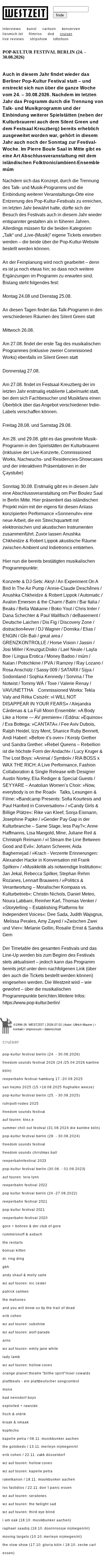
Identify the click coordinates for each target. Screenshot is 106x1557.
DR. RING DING (13, 1258)
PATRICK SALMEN (16, 1291)
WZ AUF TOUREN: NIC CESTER (24, 1283)
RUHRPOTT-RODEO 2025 (20, 1103)
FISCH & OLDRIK (14, 1414)
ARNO (7, 1340)
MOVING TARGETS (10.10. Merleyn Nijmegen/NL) (42, 1536)
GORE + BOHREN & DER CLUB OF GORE (32, 1226)
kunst (31, 29)
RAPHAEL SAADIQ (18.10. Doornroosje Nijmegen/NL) (46, 1528)
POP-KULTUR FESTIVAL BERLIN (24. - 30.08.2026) (41, 1054)
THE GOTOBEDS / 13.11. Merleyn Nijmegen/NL (40, 1446)
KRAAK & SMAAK (16, 1422)
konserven (71, 29)
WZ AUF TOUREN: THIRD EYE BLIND (29, 1512)
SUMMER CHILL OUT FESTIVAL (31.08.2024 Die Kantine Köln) (51, 1128)
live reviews (13, 39)
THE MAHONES (14, 1299)
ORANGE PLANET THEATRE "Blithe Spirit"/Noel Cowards (46, 1373)
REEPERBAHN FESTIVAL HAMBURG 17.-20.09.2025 (43, 1079)
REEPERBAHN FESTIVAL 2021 (25, 1201)
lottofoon (61, 39)
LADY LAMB (11, 1357)
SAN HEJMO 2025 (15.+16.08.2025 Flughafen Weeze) (48, 1087)
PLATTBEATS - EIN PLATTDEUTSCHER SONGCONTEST (41, 1381)
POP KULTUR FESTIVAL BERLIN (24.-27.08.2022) (40, 1193)
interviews (12, 29)
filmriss (35, 34)
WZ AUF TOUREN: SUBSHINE (24, 1324)
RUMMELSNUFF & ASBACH (22, 1234)
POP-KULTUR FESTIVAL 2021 (24, 1209)
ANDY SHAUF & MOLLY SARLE (25, 1275)
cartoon (49, 29)
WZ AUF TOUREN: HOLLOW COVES (27, 1365)
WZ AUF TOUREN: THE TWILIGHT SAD (29, 1504)
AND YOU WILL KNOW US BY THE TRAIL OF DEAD (39, 1308)
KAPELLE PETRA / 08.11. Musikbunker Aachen (41, 1438)
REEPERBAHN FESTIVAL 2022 (25, 1185)
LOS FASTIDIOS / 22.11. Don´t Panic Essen (37, 1487)
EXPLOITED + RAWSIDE (20, 1406)
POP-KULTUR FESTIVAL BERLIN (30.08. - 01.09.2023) (44, 1169)
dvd (51, 34)
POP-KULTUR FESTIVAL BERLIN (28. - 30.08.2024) (41, 1136)
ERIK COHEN (12, 1316)
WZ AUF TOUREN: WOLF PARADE (26, 1332)
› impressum (33, 1029)
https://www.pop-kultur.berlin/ (31, 1002)
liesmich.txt (13, 34)
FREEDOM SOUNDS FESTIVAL (24, 1111)
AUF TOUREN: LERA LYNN (21, 1177)
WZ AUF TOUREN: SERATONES (25, 1496)
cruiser (66, 34)
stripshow (38, 39)
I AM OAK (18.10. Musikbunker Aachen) (37, 1520)
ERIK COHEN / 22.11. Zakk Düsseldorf (34, 1455)
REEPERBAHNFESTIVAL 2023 (24, 1160)
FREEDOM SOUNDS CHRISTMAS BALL (30, 1152)
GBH (6, 1267)
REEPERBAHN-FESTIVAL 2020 (25, 1218)
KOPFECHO (11, 1430)
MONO (7, 1389)
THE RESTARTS (13, 1242)
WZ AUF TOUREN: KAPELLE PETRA (28, 1471)
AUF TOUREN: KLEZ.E (18, 1119)
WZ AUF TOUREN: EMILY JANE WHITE (30, 1348)
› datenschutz (51, 1029)
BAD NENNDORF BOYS (19, 1397)
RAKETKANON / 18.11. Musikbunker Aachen (39, 1479)
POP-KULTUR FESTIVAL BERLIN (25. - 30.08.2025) (41, 1095)
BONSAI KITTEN (14, 1250)
